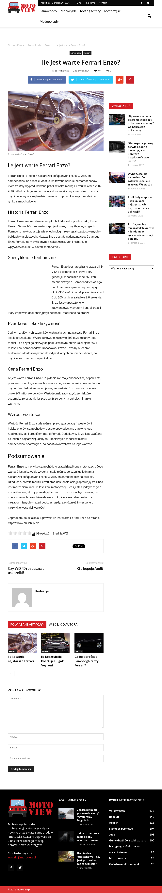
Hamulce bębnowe (121, 828)
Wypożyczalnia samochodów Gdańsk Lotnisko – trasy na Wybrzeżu (140, 179)
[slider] (20, 533)
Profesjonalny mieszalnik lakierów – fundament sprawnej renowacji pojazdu (141, 231)
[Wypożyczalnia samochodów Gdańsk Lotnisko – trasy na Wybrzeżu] (117, 177)
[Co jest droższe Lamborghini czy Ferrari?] (89, 643)
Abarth (113, 822)
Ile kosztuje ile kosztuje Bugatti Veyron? (53, 661)
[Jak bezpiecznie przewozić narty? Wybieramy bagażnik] (66, 813)
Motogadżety (90, 11)
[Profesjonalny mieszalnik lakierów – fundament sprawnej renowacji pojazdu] (117, 228)
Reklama (90, 2)
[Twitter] (148, 2)
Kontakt (103, 2)
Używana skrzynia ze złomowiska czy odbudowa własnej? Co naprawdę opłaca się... (141, 123)
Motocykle (69, 11)
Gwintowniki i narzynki (124, 864)
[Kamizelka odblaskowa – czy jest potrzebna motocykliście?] (66, 856)
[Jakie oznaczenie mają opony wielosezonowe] (66, 836)
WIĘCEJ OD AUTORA (63, 624)
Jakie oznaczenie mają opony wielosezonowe (88, 836)
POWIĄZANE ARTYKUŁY (27, 624)
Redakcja (63, 70)
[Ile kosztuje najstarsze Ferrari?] (22, 643)
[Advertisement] (81, 35)
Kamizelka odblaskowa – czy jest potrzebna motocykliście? (88, 858)
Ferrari (87, 53)
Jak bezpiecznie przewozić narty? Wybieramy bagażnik (88, 815)
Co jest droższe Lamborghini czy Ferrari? (86, 661)
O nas (79, 2)
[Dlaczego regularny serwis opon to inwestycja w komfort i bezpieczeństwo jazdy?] (117, 146)
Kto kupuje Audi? (90, 568)
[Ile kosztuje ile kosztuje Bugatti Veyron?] (55, 643)
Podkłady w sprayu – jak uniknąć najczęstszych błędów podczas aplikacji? (140, 204)
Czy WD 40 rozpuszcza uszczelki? (26, 570)
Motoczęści (112, 11)
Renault (114, 816)
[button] (149, 16)
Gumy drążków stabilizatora (127, 840)
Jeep (112, 834)
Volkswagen (117, 810)
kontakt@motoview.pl (22, 857)
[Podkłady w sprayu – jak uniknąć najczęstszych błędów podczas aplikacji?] (117, 201)
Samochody (48, 11)
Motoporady (49, 21)
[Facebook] (142, 2)
